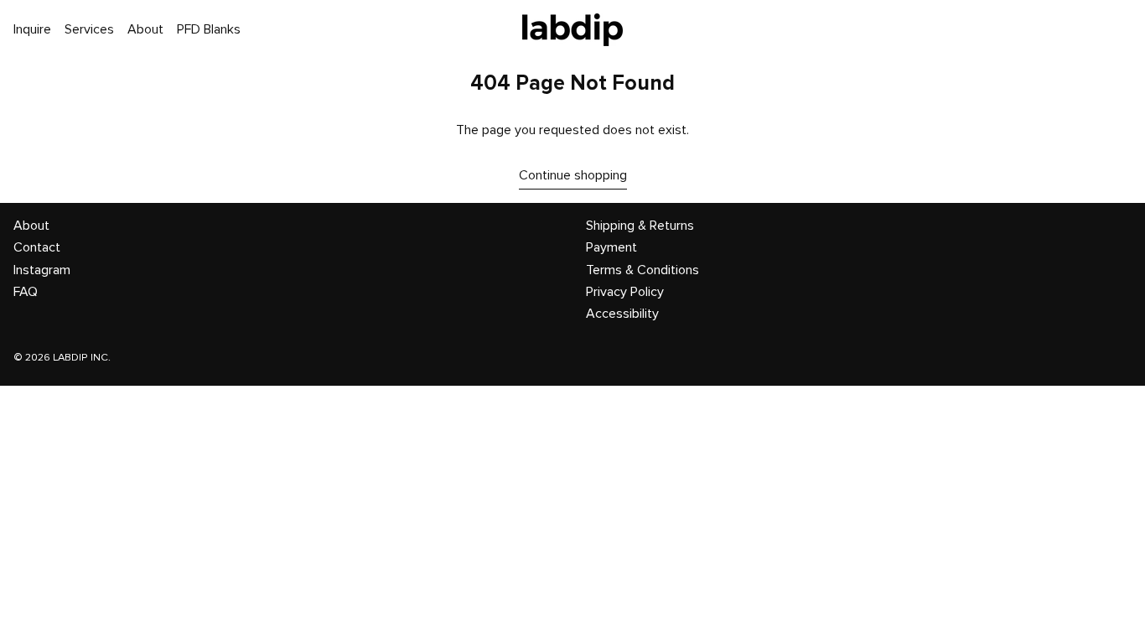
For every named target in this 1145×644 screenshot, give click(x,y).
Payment (611, 247)
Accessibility (622, 313)
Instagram (41, 270)
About (31, 225)
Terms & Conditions (642, 270)
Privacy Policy (625, 291)
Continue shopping (573, 175)
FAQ (25, 291)
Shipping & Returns (640, 225)
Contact (36, 247)
